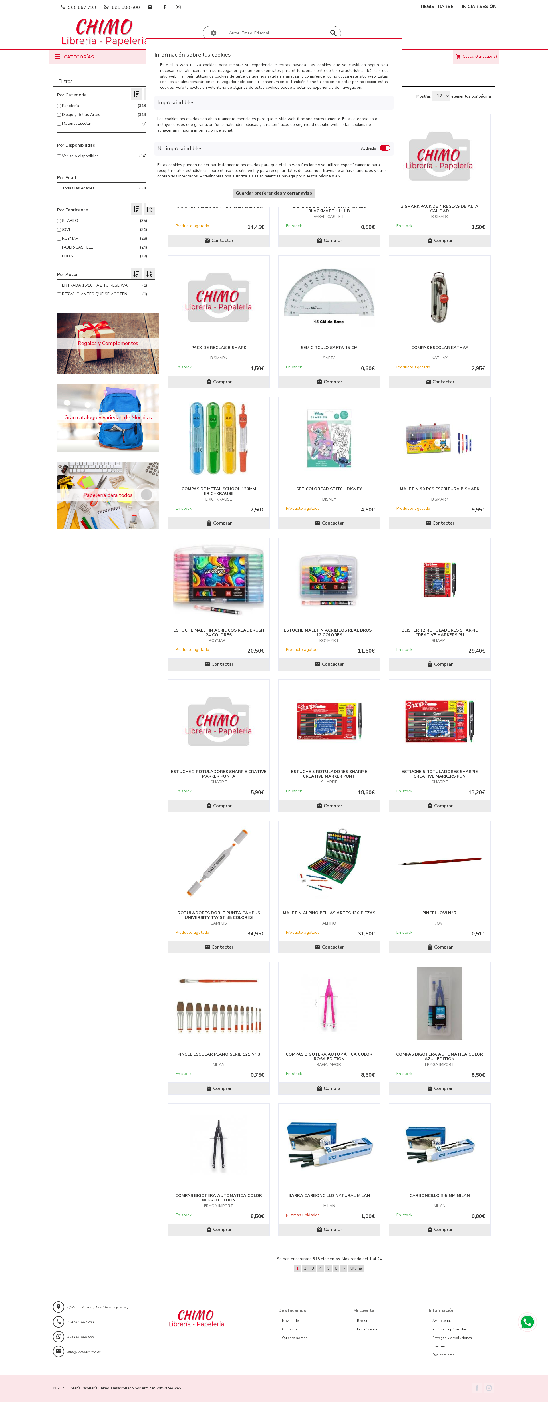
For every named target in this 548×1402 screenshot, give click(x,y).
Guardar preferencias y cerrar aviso (274, 193)
